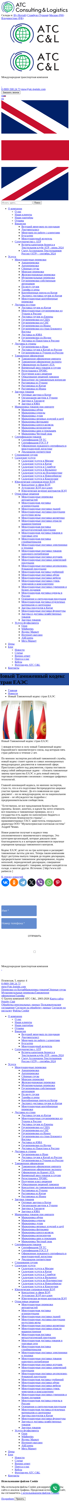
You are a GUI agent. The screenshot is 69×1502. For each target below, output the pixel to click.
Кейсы (18, 661)
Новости (20, 649)
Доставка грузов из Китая (36, 307)
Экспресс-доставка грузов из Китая (41, 295)
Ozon (24, 625)
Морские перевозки (32, 271)
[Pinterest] (58, 882)
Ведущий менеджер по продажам (40, 226)
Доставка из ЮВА (31, 334)
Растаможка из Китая (33, 385)
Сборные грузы (30, 268)
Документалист (30, 229)
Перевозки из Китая (12, 989)
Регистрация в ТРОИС (34, 370)
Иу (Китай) (20, 15)
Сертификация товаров (28, 436)
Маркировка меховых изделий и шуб (42, 418)
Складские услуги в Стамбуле (38, 466)
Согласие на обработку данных (33, 1007)
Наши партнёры (24, 217)
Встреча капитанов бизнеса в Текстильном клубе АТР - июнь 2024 (42, 246)
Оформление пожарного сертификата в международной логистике (43, 447)
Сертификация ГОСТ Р (34, 442)
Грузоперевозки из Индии (36, 337)
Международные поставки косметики (43, 517)
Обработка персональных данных (20, 1004)
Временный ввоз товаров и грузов (41, 367)
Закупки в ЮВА (30, 403)
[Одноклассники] (14, 882)
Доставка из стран (25, 304)
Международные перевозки (30, 259)
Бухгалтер (27, 235)
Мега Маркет (29, 640)
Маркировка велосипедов (36, 427)
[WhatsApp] (49, 882)
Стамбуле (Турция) (38, 15)
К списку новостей (12, 876)
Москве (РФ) (56, 15)
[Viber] (40, 882)
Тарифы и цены (30, 289)
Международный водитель (36, 238)
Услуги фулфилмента (27, 622)
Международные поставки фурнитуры (43, 610)
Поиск (37, 202)
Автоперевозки (30, 265)
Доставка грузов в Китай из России (41, 349)
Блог (10, 646)
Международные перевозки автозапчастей (37, 498)
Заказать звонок (11, 92)
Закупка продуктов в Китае (37, 607)
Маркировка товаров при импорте (34, 406)
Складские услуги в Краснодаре (39, 478)
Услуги (12, 256)
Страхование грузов (26, 454)
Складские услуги (25, 457)
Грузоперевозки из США (35, 319)
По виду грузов (30, 286)
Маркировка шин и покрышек (38, 430)
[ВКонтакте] (5, 882)
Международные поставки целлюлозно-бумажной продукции (44, 567)
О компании (15, 208)
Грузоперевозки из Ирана (36, 325)
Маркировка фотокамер (35, 421)
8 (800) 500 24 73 (10, 89)
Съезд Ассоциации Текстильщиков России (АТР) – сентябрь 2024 (41, 252)
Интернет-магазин (32, 634)
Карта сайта (56, 998)
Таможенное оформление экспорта (41, 361)
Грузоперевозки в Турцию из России (42, 352)
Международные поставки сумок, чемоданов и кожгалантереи (40, 582)
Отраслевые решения (27, 493)
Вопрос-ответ (22, 655)
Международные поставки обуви (40, 574)
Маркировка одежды (33, 412)
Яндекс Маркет (30, 631)
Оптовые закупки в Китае (36, 394)
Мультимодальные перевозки (38, 277)
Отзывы (19, 220)
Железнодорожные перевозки (38, 274)
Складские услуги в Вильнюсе (39, 469)
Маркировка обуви (32, 409)
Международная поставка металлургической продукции (38, 528)
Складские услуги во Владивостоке (41, 472)
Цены (11, 643)
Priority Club (8, 1001)
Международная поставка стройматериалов (36, 540)
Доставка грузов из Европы (37, 316)
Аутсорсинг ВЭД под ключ (36, 487)
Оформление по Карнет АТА (38, 364)
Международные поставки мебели (41, 577)
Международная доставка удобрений (42, 571)
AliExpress (27, 637)
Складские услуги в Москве (37, 460)
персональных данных (48, 954)
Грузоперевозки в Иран (34, 346)
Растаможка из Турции (34, 382)
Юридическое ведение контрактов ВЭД (44, 490)
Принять (20, 1499)
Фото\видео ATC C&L (27, 664)
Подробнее (8, 1498)
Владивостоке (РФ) (12, 18)
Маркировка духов (32, 415)
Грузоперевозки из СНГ (35, 322)
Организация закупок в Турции (39, 397)
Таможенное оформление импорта (41, 358)
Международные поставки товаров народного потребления (41, 552)
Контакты (13, 667)
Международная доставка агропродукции (36, 504)
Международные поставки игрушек (41, 556)
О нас (18, 211)
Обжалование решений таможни (40, 376)
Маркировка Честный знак (36, 433)
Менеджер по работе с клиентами (40, 232)
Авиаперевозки (30, 262)
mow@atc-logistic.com (33, 89)
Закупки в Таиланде (33, 400)
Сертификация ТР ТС (33, 439)
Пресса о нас (22, 658)
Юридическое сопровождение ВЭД (35, 481)
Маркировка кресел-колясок (37, 424)
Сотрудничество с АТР (28, 241)
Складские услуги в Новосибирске (41, 475)
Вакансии (20, 223)
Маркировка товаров (36, 989)
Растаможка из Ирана (33, 388)
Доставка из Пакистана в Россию (40, 340)
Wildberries (27, 628)
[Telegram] (23, 882)
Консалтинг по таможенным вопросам (43, 379)
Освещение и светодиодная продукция (43, 598)
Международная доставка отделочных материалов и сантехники (43, 603)
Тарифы (20, 995)
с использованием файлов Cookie (40, 1492)
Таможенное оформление (29, 355)
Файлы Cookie (21, 1010)
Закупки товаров (24, 391)
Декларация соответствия (36, 451)
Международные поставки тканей (40, 508)
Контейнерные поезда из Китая (39, 292)
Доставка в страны (25, 343)
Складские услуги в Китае (36, 463)
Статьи (19, 652)
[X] (31, 882)
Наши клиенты (23, 214)
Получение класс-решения (36, 373)
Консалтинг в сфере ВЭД (35, 484)
